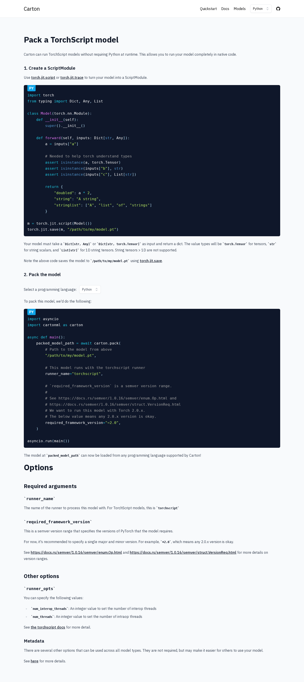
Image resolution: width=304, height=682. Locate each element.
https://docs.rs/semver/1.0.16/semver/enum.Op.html (76, 552)
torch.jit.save (151, 261)
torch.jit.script (43, 77)
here (35, 661)
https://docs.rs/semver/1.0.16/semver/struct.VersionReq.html (183, 552)
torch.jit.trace (71, 77)
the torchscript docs (48, 627)
